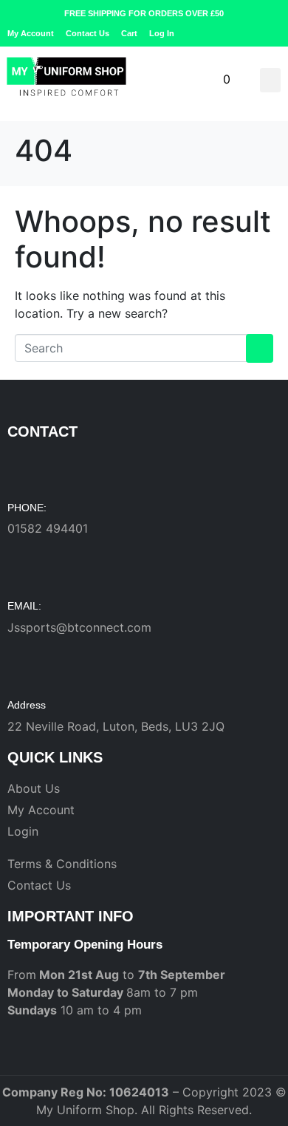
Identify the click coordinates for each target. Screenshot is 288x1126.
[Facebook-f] (252, 33)
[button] (270, 80)
